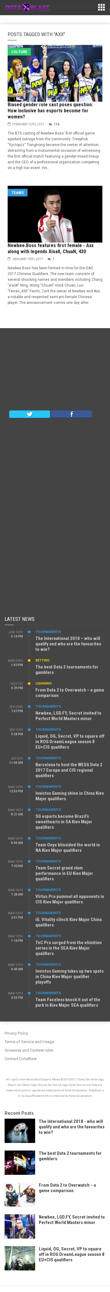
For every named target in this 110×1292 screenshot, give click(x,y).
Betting (42, 660)
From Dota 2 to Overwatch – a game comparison (67, 1187)
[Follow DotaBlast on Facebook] (71, 413)
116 (56, 124)
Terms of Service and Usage (29, 1041)
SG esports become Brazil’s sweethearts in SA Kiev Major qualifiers (63, 822)
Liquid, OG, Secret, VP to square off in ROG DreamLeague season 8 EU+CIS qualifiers (70, 741)
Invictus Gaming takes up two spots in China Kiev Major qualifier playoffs (69, 976)
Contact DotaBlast (21, 1058)
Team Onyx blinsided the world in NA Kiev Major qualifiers (67, 847)
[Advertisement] (55, 371)
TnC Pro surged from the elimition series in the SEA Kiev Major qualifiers (68, 948)
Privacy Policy (16, 1033)
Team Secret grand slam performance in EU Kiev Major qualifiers (64, 873)
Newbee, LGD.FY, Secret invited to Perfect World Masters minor (68, 715)
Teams (17, 192)
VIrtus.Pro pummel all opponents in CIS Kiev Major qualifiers (69, 899)
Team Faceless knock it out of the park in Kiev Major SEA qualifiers (67, 1002)
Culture (19, 51)
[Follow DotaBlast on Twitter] (29, 413)
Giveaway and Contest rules (29, 1050)
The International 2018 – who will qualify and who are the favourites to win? (68, 644)
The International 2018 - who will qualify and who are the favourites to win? (72, 1127)
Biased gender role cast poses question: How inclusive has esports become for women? (50, 111)
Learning (43, 683)
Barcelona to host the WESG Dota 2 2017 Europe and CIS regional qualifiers (68, 770)
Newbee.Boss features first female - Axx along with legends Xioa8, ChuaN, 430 (51, 248)
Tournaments (48, 632)
